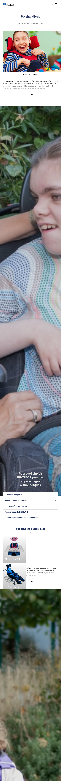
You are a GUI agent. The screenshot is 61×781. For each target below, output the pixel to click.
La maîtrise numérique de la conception (21, 518)
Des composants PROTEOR (16, 512)
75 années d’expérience (14, 495)
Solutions (28, 23)
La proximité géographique (15, 506)
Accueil (21, 23)
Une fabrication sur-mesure (15, 500)
